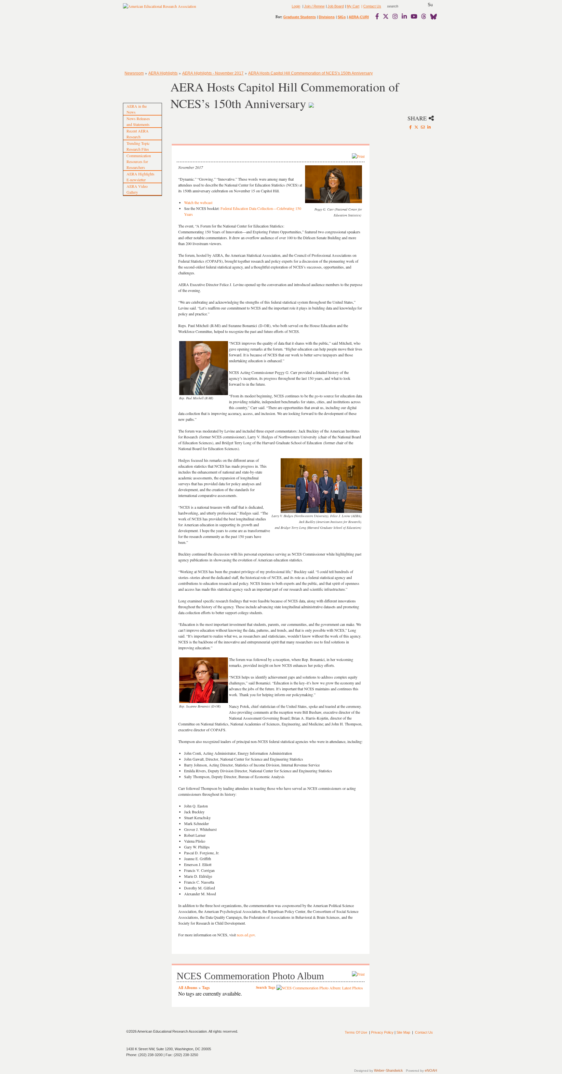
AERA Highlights (163, 73)
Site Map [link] (403, 1032)
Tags (206, 987)
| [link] (361, 6)
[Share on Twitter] (416, 127)
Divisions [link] (327, 17)
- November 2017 (213, 73)
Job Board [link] (336, 6)
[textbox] (399, 6)
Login (296, 6)
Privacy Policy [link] (382, 1032)
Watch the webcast (198, 202)
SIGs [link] (342, 17)
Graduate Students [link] (299, 17)
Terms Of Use (356, 1032)
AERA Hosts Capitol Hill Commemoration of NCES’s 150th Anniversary (310, 73)
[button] (430, 4)
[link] (378, 16)
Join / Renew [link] (314, 6)
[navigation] (142, 45)
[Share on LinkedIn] (429, 127)
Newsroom (134, 73)
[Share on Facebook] (410, 127)
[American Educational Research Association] (159, 8)
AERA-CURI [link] (359, 17)
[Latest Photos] (319, 987)
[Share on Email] (423, 127)
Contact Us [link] (372, 6)
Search (261, 987)
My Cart (353, 6)
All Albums (187, 987)
